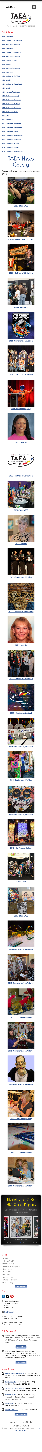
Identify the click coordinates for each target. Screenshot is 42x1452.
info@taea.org (9, 1312)
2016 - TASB (5, 116)
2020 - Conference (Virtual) (10, 96)
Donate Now (21, 1286)
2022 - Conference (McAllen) (11, 76)
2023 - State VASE (7, 72)
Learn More (21, 1347)
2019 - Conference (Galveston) (11, 100)
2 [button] (11, 1242)
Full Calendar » (21, 1414)
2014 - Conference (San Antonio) (12, 128)
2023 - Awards (6, 64)
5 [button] (20, 1242)
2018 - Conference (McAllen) (11, 104)
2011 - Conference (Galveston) (11, 139)
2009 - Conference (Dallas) (10, 147)
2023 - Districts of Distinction (11, 68)
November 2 (9, 1403)
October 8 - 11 (10, 1395)
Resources (7, 1269)
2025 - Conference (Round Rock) (12, 40)
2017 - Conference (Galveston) (11, 108)
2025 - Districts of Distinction (11, 44)
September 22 (10, 1382)
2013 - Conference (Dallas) (10, 132)
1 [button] (7, 1242)
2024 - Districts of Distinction (11, 56)
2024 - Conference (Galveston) (11, 52)
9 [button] (33, 1242)
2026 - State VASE (7, 36)
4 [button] (17, 1242)
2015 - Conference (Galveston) (11, 124)
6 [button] (24, 1242)
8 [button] (30, 1242)
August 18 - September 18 (14, 1373)
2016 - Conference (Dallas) (10, 112)
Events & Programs (12, 1266)
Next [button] (39, 1228)
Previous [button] (3, 1228)
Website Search (10, 1280)
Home (6, 1258)
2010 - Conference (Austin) (10, 143)
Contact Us (8, 1277)
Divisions (7, 1272)
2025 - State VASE (7, 48)
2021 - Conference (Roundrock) (12, 84)
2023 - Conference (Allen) (10, 60)
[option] (21, 1228)
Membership (8, 1264)
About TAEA (8, 1261)
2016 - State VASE (7, 120)
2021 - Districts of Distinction (11, 92)
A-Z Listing (8, 1282)
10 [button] (37, 1242)
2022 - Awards (6, 80)
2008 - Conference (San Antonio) (12, 151)
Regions (6, 1274)
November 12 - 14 (11, 1410)
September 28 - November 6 (15, 1388)
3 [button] (14, 1242)
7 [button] (27, 1242)
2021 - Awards (6, 88)
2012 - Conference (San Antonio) (12, 135)
